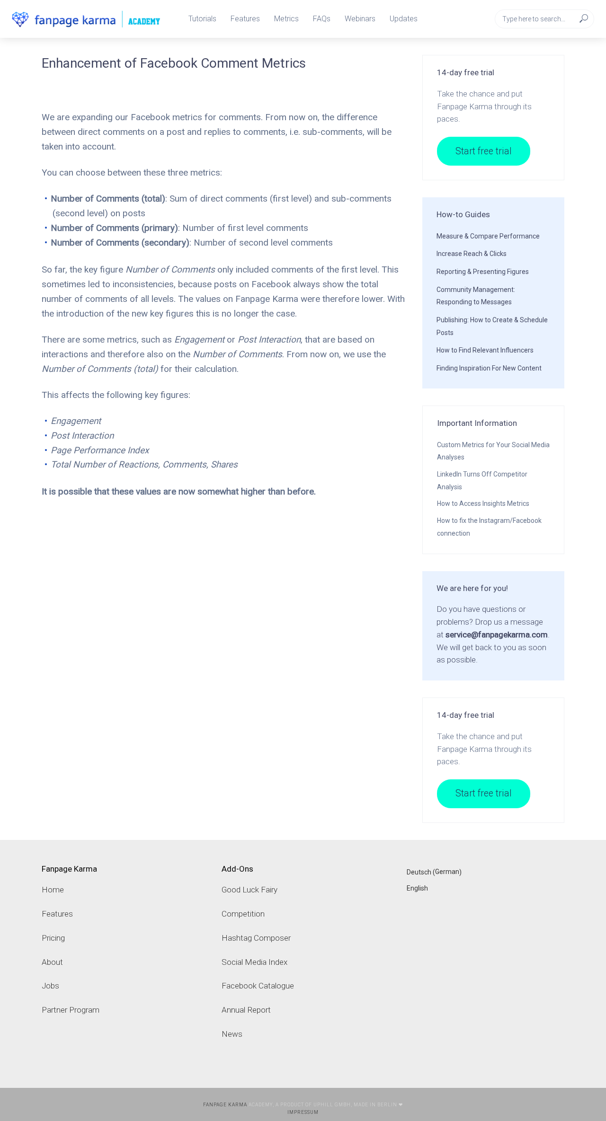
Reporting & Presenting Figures (483, 271)
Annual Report (246, 1010)
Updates (404, 18)
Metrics (286, 18)
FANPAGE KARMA (225, 1104)
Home (53, 889)
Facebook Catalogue (258, 985)
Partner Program (70, 1010)
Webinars (360, 18)
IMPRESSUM (303, 1112)
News (232, 1034)
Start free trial (483, 151)
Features (245, 18)
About (52, 962)
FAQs (321, 18)
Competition (243, 913)
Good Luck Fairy (249, 889)
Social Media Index (254, 962)
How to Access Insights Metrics (483, 503)
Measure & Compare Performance (488, 236)
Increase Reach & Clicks (472, 253)
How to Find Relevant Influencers (485, 350)
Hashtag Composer (256, 938)
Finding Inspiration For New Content (489, 368)
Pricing (53, 938)
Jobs (50, 985)
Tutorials (202, 18)
